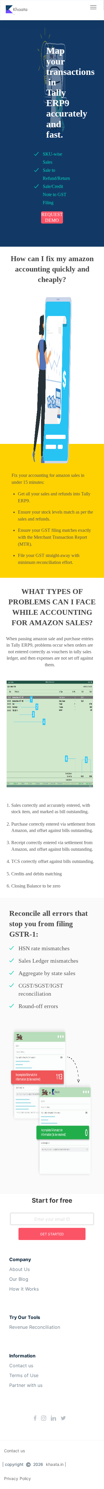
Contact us (21, 1365)
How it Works (24, 1288)
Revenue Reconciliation (34, 1327)
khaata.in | (56, 1464)
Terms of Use (23, 1375)
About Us (19, 1269)
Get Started (52, 1234)
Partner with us (25, 1385)
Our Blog (18, 1279)
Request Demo (52, 217)
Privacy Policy (17, 1478)
